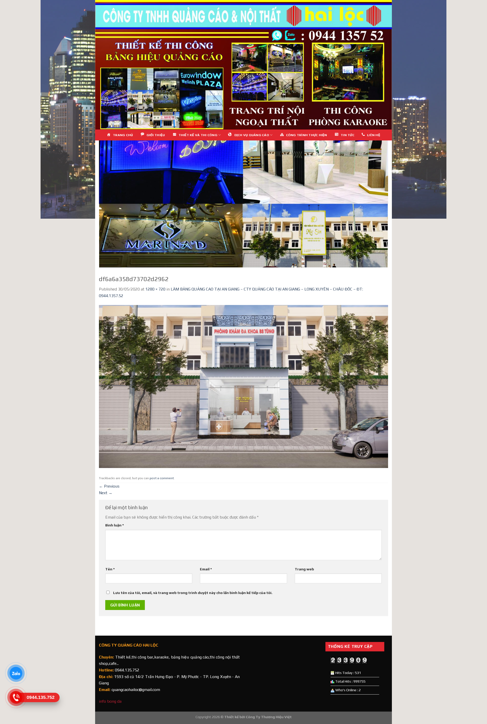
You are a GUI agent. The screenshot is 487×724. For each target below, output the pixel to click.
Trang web (304, 569)
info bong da (110, 701)
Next (105, 492)
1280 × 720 (155, 289)
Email (206, 569)
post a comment (162, 478)
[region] (243, 65)
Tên (110, 569)
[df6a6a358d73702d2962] (243, 386)
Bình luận (114, 525)
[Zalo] (16, 673)
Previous (109, 486)
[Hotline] (16, 697)
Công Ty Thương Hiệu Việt (269, 717)
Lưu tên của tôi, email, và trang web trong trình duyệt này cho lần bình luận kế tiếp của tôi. (192, 593)
